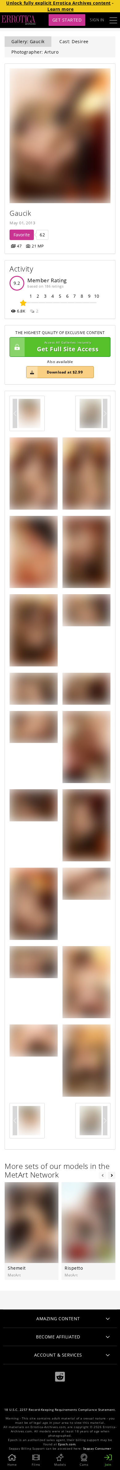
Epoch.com (67, 1444)
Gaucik (20, 213)
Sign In (97, 19)
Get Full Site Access (67, 347)
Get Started (67, 20)
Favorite (22, 235)
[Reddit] (60, 1377)
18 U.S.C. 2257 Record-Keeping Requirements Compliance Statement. (60, 1410)
